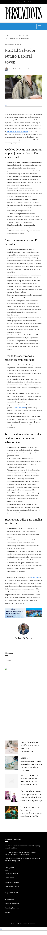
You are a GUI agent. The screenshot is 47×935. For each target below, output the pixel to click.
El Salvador (35, 577)
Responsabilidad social (13, 45)
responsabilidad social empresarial (17, 131)
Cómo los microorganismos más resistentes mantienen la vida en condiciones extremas (31, 764)
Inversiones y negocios (12, 882)
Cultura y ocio (9, 878)
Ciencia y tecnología (11, 873)
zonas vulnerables (20, 408)
